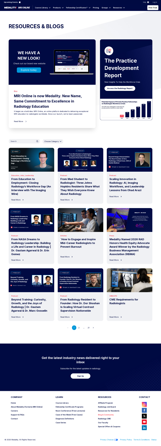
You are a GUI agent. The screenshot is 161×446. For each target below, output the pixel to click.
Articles (63, 236)
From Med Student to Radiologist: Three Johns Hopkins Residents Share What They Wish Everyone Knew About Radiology (80, 186)
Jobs (22, 175)
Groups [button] (105, 7)
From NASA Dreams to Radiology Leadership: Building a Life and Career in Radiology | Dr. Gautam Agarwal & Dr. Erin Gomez (31, 247)
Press (111, 236)
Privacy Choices (107, 440)
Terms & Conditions (142, 440)
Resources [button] (117, 7)
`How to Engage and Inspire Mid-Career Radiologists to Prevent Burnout (78, 243)
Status (154, 440)
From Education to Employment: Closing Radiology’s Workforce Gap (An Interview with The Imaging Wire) (31, 186)
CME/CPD (113, 296)
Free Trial (153, 7)
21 (88, 328)
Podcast (63, 175)
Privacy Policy (126, 440)
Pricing (96, 7)
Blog (15, 91)
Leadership (29, 175)
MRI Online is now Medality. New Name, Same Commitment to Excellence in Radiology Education (48, 101)
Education (15, 175)
